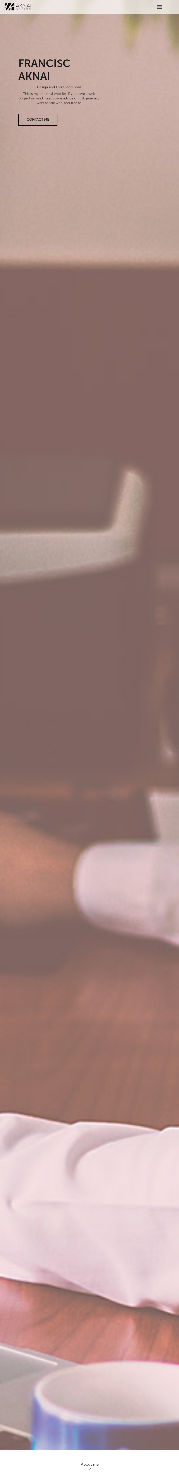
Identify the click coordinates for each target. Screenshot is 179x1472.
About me (90, 1464)
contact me (38, 119)
